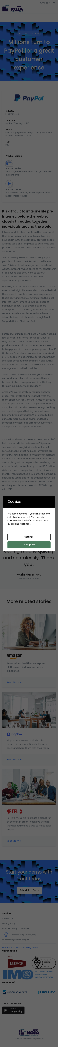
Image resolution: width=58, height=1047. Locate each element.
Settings (29, 536)
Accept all (29, 544)
